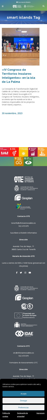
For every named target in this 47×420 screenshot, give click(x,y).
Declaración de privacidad (22, 414)
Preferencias (23, 407)
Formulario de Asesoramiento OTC (23, 362)
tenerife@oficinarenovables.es (23, 223)
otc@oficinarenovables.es (23, 353)
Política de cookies (6, 414)
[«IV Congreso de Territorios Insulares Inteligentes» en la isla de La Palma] (20, 47)
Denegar (23, 401)
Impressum (40, 413)
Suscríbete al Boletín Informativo (23, 233)
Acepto (23, 394)
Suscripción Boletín (24, 2)
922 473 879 (24, 226)
